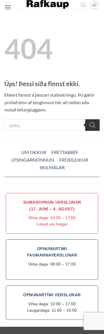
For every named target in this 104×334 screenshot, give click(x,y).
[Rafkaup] (48, 4)
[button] (7, 7)
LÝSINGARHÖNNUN (33, 160)
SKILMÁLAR (52, 167)
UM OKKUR (33, 152)
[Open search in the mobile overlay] (83, 4)
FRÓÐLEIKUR (73, 160)
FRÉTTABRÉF (65, 152)
